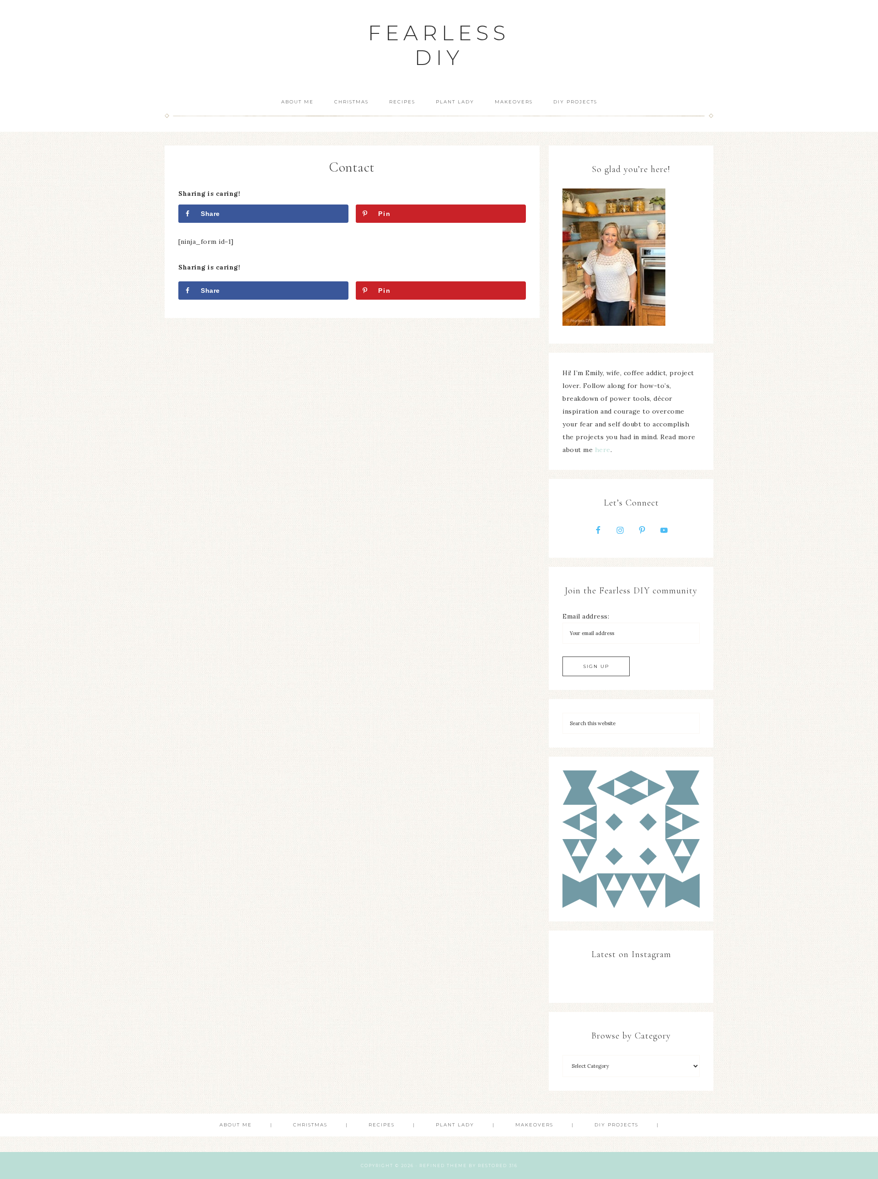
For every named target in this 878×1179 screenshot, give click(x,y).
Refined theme (443, 1165)
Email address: (585, 616)
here (602, 450)
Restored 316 (498, 1165)
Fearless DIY (439, 45)
